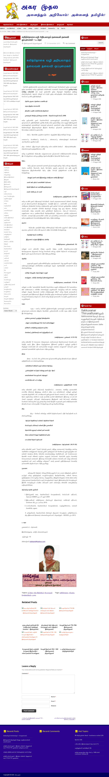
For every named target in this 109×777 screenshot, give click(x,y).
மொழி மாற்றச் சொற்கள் (88, 337)
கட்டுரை (19, 28)
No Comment (70, 43)
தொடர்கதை (7, 246)
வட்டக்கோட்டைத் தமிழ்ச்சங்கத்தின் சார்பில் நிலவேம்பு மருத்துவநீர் (64, 718)
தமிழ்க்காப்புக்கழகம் (97, 335)
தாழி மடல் (85, 321)
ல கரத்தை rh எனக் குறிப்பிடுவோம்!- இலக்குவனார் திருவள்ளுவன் (97, 222)
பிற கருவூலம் (48, 593)
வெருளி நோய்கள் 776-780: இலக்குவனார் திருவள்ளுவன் (68, 627)
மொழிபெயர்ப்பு (8, 289)
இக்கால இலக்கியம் (47, 24)
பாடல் (5, 265)
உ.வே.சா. (98, 337)
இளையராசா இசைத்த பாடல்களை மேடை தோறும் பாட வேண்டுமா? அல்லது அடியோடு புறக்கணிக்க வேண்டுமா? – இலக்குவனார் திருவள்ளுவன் (12, 57)
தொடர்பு (63, 28)
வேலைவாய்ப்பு (51, 28)
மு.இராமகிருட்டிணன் (9, 284)
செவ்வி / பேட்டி (8, 232)
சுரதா (96, 345)
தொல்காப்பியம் (8, 24)
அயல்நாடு (6, 168)
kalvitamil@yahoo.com (37, 541)
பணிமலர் (6, 258)
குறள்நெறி (7, 220)
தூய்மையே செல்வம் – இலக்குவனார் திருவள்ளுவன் (97, 254)
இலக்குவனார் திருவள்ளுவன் (33, 43)
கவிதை (30, 28)
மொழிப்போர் (7, 292)
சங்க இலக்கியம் (22, 24)
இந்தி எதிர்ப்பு (7, 182)
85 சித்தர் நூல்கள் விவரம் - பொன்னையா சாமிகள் (88, 735)
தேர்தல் (6, 244)
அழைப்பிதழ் (7, 175)
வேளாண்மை (7, 303)
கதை (24, 28)
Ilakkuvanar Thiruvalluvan (90, 311)
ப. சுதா (34, 595)
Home (8, 31)
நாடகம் (6, 251)
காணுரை (6, 215)
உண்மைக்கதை (8, 194)
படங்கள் (6, 256)
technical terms (86, 342)
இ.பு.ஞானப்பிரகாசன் (88, 332)
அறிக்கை (6, 170)
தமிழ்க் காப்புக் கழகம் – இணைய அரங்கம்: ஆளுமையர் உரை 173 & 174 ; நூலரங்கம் (92, 74)
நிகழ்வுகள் (60, 24)
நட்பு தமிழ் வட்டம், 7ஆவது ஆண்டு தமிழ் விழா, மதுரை (97, 136)
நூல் (101, 313)
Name (53, 696)
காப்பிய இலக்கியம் (9, 218)
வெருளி (6, 296)
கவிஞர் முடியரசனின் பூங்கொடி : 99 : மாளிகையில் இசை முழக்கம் (98, 266)
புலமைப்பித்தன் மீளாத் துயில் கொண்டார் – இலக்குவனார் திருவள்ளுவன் (10, 44)
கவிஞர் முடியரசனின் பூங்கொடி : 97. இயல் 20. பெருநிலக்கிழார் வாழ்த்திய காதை (98, 291)
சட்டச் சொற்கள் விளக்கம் (96, 340)
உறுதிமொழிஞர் (8, 198)
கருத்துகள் (89, 48)
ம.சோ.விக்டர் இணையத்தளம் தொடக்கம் (85, 744)
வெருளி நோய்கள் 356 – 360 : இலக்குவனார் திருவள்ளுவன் (49, 651)
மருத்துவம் (7, 282)
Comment (25, 673)
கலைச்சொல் (96, 342)
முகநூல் (6, 287)
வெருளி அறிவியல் (9, 299)
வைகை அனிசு (97, 324)
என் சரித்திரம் (90, 345)
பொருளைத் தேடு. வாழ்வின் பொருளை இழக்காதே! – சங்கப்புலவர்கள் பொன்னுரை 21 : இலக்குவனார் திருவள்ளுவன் (30, 653)
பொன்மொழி (7, 280)
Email (53, 701)
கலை (5, 208)
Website (53, 706)
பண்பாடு (6, 261)
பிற (58, 28)
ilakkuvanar (87, 316)
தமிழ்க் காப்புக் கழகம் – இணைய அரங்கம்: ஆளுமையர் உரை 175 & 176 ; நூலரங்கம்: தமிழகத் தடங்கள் (92, 64)
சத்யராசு (71, 593)
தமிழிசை (6, 237)
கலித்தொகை (64, 593)
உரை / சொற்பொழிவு (9, 196)
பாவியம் (36, 28)
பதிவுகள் (83, 48)
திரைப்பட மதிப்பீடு (8, 241)
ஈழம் (5, 191)
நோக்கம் (70, 24)
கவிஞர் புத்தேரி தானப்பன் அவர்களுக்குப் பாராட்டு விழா (96, 107)
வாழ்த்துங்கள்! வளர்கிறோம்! (82, 748)
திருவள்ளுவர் (86, 327)
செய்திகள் (43, 28)
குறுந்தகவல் (7, 222)
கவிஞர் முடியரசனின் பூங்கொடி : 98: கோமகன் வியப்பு (98, 279)
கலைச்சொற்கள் (8, 210)
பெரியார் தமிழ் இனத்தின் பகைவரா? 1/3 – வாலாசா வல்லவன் (32, 718)
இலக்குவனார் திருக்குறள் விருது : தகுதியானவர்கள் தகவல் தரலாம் (90, 58)
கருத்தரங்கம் (7, 206)
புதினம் (6, 275)
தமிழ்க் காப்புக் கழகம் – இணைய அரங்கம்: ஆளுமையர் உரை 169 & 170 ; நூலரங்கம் (97, 172)
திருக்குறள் (34, 24)
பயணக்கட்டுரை (8, 263)
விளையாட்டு (7, 294)
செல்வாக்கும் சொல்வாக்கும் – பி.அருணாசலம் (88, 53)
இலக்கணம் (7, 184)
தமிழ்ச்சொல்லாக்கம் (88, 329)
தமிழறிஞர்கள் (7, 234)
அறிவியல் (2, 28)
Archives (6, 308)
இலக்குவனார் (7, 187)
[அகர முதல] (54, 19)
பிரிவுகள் (96, 48)
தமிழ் (93, 327)
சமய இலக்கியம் (11, 28)
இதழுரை (6, 179)
